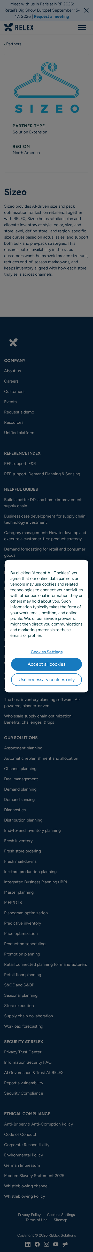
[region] (46, 626)
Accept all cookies (46, 664)
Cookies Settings (47, 651)
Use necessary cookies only (47, 679)
